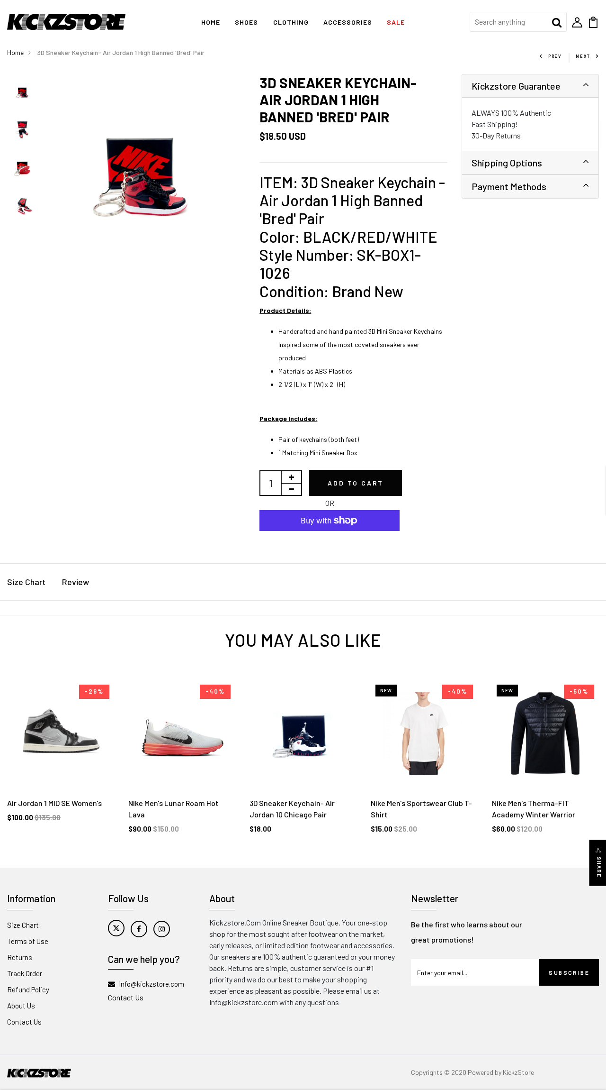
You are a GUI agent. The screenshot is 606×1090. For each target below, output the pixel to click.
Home (210, 22)
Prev (554, 56)
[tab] (530, 86)
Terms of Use (27, 941)
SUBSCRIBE (569, 972)
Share (599, 867)
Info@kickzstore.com (151, 984)
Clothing (291, 22)
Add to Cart (355, 483)
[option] (23, 93)
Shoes (246, 22)
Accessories (347, 22)
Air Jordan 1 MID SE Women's (54, 802)
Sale (396, 22)
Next (583, 56)
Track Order (24, 973)
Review (75, 582)
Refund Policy (28, 989)
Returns (19, 957)
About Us (21, 1005)
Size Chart (26, 582)
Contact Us (24, 1021)
